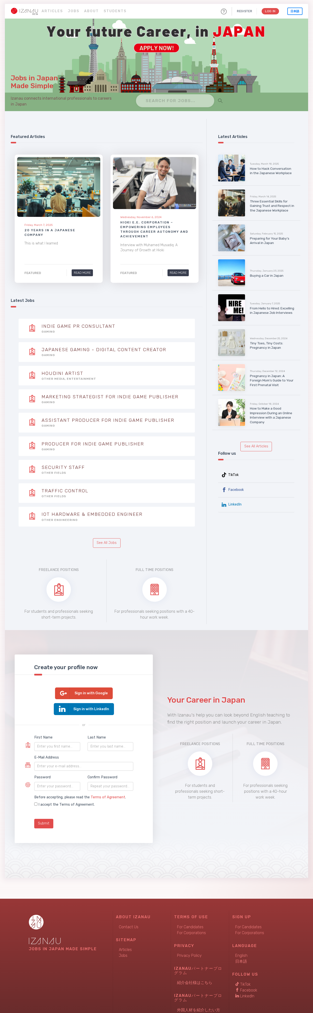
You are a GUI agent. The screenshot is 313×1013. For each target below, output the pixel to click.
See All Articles (256, 446)
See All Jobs (107, 543)
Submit (43, 823)
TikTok (233, 475)
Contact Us (128, 927)
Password (42, 777)
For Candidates (190, 927)
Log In (270, 11)
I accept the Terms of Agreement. (66, 804)
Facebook (235, 490)
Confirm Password (102, 777)
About (91, 11)
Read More (82, 272)
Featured (32, 273)
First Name (43, 737)
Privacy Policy (189, 955)
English (241, 955)
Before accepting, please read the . (80, 797)
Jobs (73, 11)
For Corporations (191, 932)
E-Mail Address (46, 757)
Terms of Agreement (108, 797)
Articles (52, 11)
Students (115, 11)
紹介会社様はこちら (194, 982)
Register (244, 11)
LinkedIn (234, 504)
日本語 (295, 11)
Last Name (97, 737)
